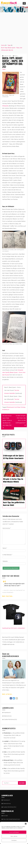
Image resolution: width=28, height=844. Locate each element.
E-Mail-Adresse (7, 554)
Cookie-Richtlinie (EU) (10, 719)
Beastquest (10, 407)
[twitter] (14, 698)
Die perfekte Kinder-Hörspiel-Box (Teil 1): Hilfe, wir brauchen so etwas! (14, 735)
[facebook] (11, 698)
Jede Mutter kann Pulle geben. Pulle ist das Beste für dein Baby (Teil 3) (7, 421)
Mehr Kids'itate (7, 596)
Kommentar (7, 528)
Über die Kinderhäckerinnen (11, 819)
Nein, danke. (14, 836)
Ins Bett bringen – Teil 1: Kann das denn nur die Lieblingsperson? (21, 419)
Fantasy (23, 407)
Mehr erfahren (7, 694)
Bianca (15, 55)
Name (5, 548)
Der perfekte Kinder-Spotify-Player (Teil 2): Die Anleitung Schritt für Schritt (14, 754)
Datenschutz (7, 716)
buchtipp (17, 407)
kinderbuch (5, 409)
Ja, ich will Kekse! (14, 832)
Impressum (7, 712)
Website (5, 561)
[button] (25, 823)
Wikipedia (5, 106)
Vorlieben (14, 840)
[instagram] (17, 698)
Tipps (3, 69)
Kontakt (5, 815)
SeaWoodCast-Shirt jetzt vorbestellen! (13, 628)
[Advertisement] (14, 28)
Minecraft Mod (8, 760)
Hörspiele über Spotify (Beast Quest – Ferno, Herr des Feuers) (13, 372)
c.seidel (6, 741)
